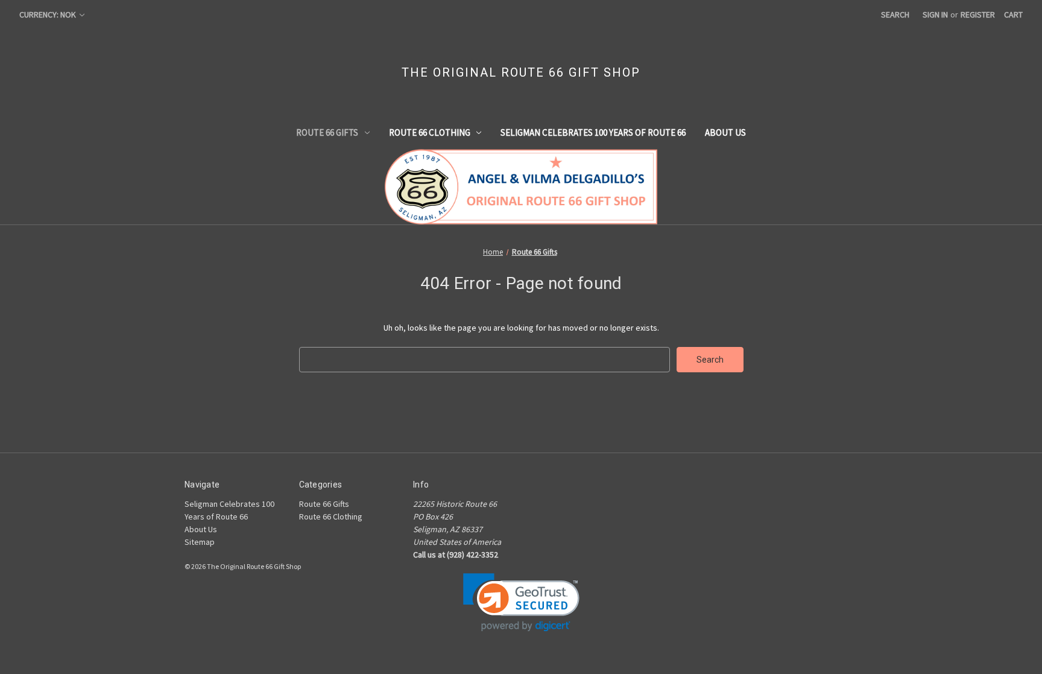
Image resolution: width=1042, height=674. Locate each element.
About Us (725, 132)
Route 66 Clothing (429, 132)
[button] (521, 602)
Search (895, 14)
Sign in (935, 14)
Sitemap (200, 541)
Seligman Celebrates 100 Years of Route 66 (593, 132)
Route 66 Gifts (327, 132)
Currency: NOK (48, 14)
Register (978, 14)
